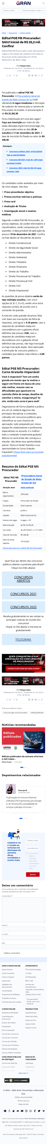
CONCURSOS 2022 (23, 607)
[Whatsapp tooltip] (30, 1111)
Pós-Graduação (8, 1030)
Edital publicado (27, 487)
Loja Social (6, 981)
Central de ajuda (34, 969)
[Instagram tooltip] (26, 1111)
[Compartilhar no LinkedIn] (35, 75)
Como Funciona (8, 973)
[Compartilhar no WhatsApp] (38, 75)
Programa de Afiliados (11, 994)
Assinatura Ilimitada (10, 1013)
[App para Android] (18, 1111)
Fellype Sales (25, 66)
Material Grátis (31, 1016)
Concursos (13, 33)
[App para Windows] (5, 1111)
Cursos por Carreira (10, 1038)
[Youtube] (22, 1111)
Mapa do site (23, 1104)
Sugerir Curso (30, 1028)
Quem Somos (7, 969)
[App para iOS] (13, 1111)
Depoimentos (30, 1013)
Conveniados (7, 991)
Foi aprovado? (33, 1001)
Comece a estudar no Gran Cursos (23, 669)
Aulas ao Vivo (30, 1020)
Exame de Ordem (9, 1023)
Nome (5, 925)
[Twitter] (39, 1111)
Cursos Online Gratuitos (11, 1053)
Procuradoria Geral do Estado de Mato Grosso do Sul (31, 479)
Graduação (6, 1026)
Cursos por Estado (9, 1041)
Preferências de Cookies (11, 1002)
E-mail (5, 934)
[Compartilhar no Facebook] (29, 75)
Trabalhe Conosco (9, 998)
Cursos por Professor (10, 1045)
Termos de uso (23, 1101)
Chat (29, 973)
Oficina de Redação (9, 1049)
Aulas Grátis (30, 1024)
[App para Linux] (9, 1111)
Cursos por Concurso (10, 1034)
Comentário (7, 896)
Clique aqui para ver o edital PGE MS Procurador (22, 548)
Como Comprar (8, 977)
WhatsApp (31, 977)
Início (4, 33)
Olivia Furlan (7, 762)
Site (3, 943)
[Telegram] (43, 1111)
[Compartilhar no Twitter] (32, 75)
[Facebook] (35, 1111)
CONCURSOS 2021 (23, 594)
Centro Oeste (25, 33)
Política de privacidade (23, 1097)
